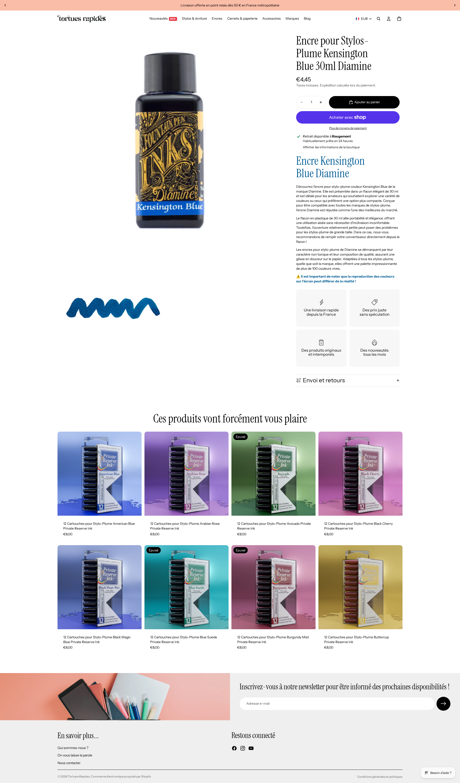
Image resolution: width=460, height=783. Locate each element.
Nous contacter (69, 763)
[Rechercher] (378, 18)
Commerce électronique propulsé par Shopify (121, 776)
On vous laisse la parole (75, 755)
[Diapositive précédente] (5, 5)
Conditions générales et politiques (379, 776)
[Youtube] (251, 748)
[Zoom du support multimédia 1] (170, 139)
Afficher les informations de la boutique (331, 147)
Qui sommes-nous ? (73, 748)
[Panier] (399, 18)
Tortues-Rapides (79, 776)
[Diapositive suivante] (454, 5)
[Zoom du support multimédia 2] (113, 309)
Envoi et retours (324, 380)
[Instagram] (243, 748)
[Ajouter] (134, 508)
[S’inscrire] (443, 704)
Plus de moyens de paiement (348, 128)
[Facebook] (234, 748)
